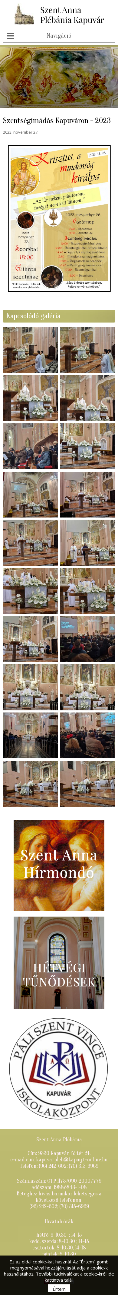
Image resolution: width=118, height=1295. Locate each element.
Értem (59, 1289)
